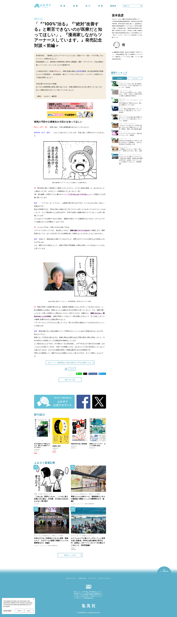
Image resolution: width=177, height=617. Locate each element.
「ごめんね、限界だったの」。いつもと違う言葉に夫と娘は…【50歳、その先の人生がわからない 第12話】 (51, 499)
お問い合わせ (82, 578)
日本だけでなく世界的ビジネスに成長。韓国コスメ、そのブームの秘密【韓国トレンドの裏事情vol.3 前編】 (51, 540)
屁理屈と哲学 (57, 446)
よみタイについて (71, 578)
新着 (63, 5)
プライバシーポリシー (104, 578)
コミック (135, 78)
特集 (100, 5)
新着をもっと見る (70, 555)
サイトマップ (92, 578)
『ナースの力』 (127, 56)
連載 (75, 5)
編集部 (113, 5)
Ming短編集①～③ (121, 54)
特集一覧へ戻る (70, 380)
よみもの (119, 78)
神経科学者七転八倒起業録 (79, 443)
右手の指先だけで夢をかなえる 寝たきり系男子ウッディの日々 (42, 445)
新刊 (88, 5)
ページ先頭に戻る (164, 573)
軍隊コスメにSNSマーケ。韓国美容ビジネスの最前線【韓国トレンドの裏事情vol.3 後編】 (88, 499)
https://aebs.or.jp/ (88, 598)
